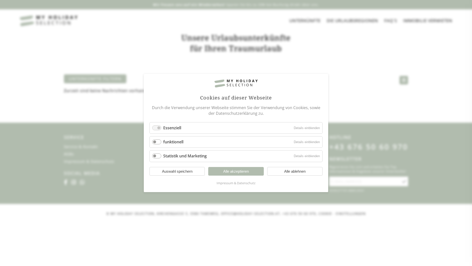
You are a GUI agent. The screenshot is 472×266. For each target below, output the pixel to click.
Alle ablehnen (295, 171)
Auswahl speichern (177, 171)
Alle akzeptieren (236, 171)
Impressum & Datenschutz (236, 183)
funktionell (173, 142)
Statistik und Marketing (185, 156)
